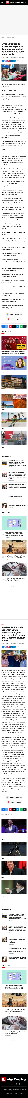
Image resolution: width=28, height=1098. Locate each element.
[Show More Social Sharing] (17, 61)
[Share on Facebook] (2, 61)
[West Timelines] (15, 2)
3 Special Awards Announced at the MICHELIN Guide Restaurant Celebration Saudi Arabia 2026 (17, 496)
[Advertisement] (14, 20)
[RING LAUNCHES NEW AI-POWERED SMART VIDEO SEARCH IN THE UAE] (4, 505)
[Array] (14, 363)
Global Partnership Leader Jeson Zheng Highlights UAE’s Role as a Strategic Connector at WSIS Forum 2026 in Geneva (17, 487)
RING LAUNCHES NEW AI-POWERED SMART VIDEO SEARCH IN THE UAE (17, 504)
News (2, 624)
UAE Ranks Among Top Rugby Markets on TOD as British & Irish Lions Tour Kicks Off (13, 352)
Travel (3, 40)
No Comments (13, 57)
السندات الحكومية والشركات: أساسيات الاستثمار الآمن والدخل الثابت (14, 579)
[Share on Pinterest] (8, 61)
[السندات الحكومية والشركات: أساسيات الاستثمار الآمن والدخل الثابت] (14, 569)
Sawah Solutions (15, 1091)
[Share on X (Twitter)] (5, 61)
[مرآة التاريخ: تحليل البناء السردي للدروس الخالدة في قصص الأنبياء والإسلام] (14, 547)
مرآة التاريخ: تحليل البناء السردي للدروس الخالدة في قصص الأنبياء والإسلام (15, 557)
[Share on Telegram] (14, 61)
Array (2, 372)
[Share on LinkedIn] (11, 61)
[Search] (26, 2)
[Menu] (2, 2)
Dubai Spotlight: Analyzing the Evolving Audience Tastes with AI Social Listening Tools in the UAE (14, 533)
